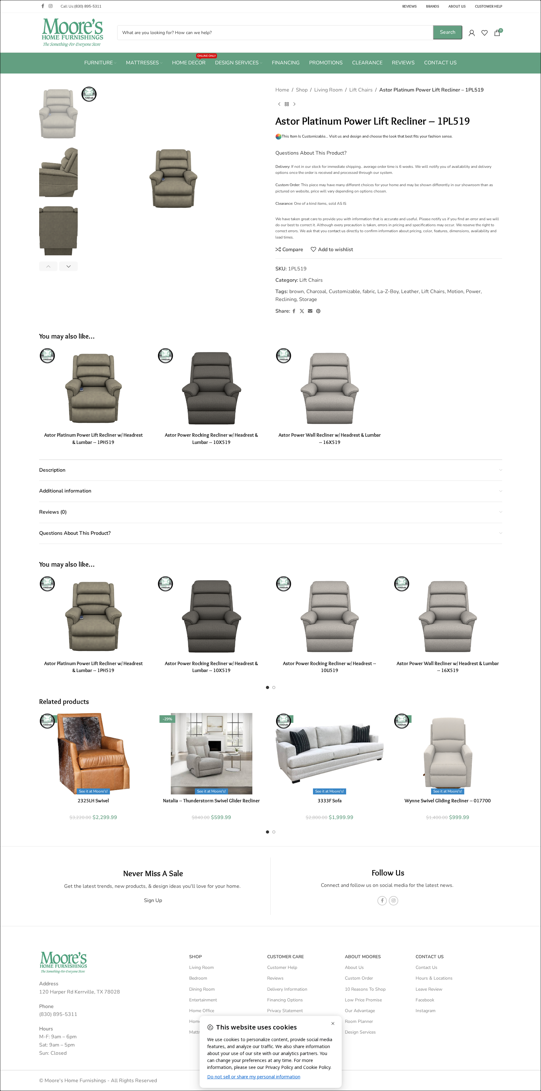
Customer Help (282, 967)
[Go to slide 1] (267, 687)
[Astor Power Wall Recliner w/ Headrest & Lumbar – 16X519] (329, 388)
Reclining (286, 299)
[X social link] (302, 311)
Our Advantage (360, 1011)
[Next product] (294, 104)
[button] (48, 266)
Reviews (275, 978)
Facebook (425, 1000)
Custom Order (359, 978)
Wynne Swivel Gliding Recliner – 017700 (448, 801)
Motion (455, 291)
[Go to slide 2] (273, 687)
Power (473, 291)
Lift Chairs (361, 89)
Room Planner (359, 1021)
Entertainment (203, 1000)
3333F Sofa (330, 801)
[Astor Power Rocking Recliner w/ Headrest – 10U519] (329, 616)
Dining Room (202, 989)
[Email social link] (310, 311)
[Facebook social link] (43, 6)
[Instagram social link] (50, 6)
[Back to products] (287, 104)
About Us (354, 967)
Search (447, 32)
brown (296, 291)
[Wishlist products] (484, 33)
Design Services (360, 1032)
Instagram (426, 1011)
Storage (308, 299)
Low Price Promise (363, 1000)
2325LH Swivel (93, 801)
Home (282, 89)
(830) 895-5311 (87, 6)
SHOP (195, 957)
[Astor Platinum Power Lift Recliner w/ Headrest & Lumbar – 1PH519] (93, 388)
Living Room (328, 89)
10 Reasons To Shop (365, 989)
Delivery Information (287, 989)
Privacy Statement (285, 1011)
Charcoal (316, 291)
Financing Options (285, 1000)
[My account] (472, 33)
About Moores (363, 957)
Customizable (344, 291)
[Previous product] (279, 104)
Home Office (201, 1011)
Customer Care (285, 957)
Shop (302, 89)
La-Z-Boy (388, 291)
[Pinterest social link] (318, 311)
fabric (369, 291)
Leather (410, 291)
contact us (337, 230)
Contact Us (426, 967)
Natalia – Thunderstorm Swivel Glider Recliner (211, 801)
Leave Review (429, 989)
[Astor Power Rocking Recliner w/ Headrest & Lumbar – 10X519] (211, 388)
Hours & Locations (434, 978)
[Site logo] (72, 32)
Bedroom (198, 978)
